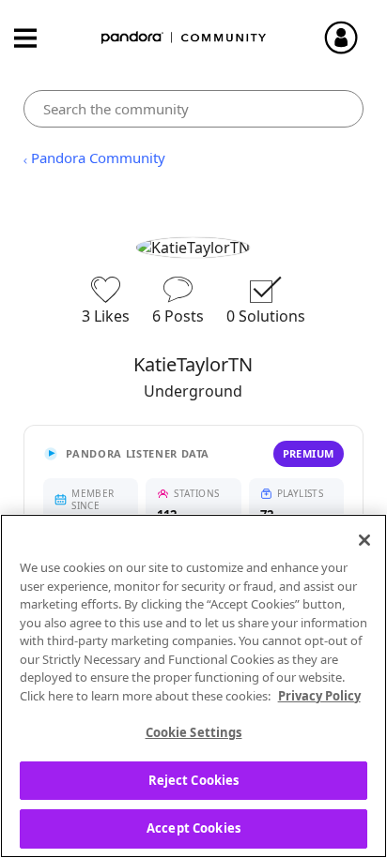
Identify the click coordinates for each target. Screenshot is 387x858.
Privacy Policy (319, 695)
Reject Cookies (194, 780)
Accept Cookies (193, 828)
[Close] (364, 540)
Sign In (349, 37)
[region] (193, 686)
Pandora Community (184, 38)
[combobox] (193, 109)
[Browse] (34, 38)
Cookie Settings (194, 732)
